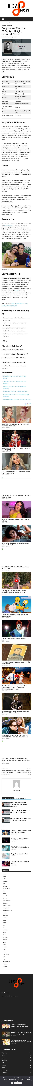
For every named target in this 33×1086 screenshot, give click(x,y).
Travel (4, 959)
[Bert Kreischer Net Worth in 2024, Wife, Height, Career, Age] (6, 820)
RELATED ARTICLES (8, 798)
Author (4, 879)
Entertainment (6, 905)
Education (5, 903)
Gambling (5, 915)
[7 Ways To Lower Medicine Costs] (6, 856)
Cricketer (5, 898)
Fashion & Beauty (7, 910)
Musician (5, 937)
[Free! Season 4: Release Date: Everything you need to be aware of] (6, 1026)
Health (4, 920)
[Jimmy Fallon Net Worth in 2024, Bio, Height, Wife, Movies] (6, 812)
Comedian (5, 896)
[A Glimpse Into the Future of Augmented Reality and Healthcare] (6, 848)
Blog (4, 883)
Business (5, 886)
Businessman (6, 888)
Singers (5, 947)
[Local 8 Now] (16, 8)
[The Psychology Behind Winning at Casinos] (6, 863)
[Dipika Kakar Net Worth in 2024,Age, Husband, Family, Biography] (6, 804)
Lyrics (4, 932)
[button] (2, 19)
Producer (5, 939)
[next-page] (5, 826)
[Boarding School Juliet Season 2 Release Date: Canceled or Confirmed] (6, 1042)
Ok (12, 1083)
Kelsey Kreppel (8, 226)
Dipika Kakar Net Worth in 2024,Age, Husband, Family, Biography (18, 804)
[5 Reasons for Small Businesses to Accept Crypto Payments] (6, 840)
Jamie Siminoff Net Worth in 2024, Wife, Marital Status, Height (9, 772)
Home (3, 23)
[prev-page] (3, 826)
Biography (8, 23)
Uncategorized (6, 961)
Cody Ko (16, 291)
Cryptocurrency (7, 900)
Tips (4, 956)
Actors (4, 874)
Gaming (5, 918)
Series (4, 944)
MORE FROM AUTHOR (20, 798)
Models (4, 935)
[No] (31, 1081)
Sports (4, 952)
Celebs (4, 893)
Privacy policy (18, 1083)
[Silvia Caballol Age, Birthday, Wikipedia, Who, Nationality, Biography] (6, 1034)
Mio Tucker (5, 37)
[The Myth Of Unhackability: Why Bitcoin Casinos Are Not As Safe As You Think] (6, 832)
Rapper (4, 942)
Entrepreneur (6, 908)
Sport (4, 949)
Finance (5, 913)
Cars (4, 891)
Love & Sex (5, 930)
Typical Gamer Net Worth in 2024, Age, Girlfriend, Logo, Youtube (24, 772)
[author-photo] (16, 788)
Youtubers (9, 25)
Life (3, 927)
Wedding (5, 964)
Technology (6, 954)
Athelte (4, 876)
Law (4, 925)
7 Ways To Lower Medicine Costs (19, 854)
